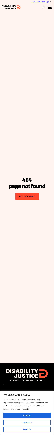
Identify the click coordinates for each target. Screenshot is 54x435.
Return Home (27, 196)
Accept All (27, 415)
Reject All (27, 429)
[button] (42, 1)
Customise (27, 422)
